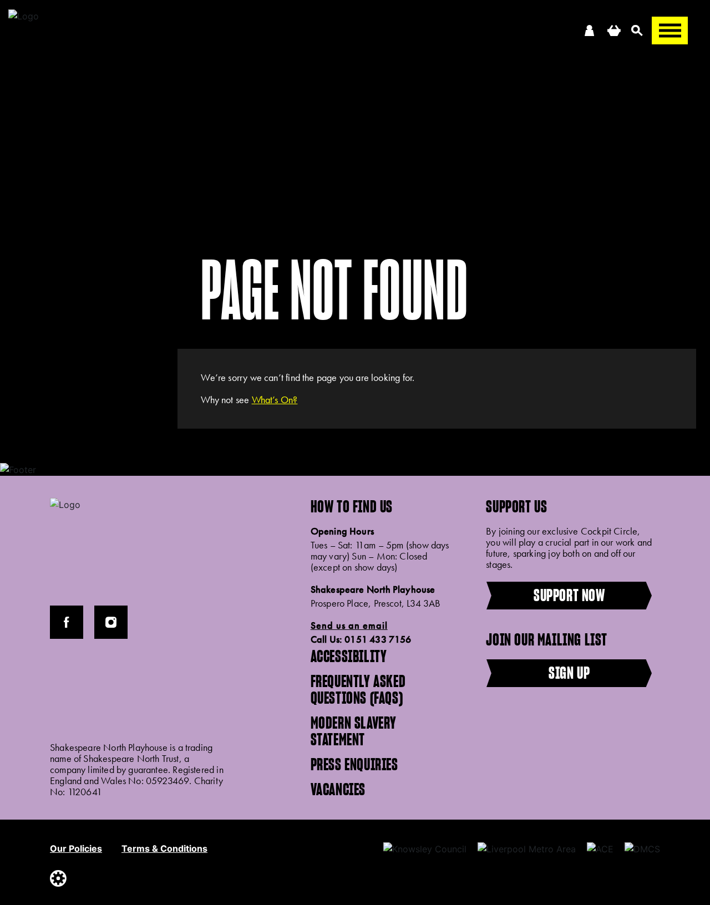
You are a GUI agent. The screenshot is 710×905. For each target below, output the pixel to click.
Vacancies (338, 789)
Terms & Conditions (164, 848)
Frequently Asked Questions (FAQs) (358, 689)
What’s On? (275, 399)
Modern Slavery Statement (354, 731)
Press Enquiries (354, 764)
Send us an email (349, 625)
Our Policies (76, 848)
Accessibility (349, 656)
